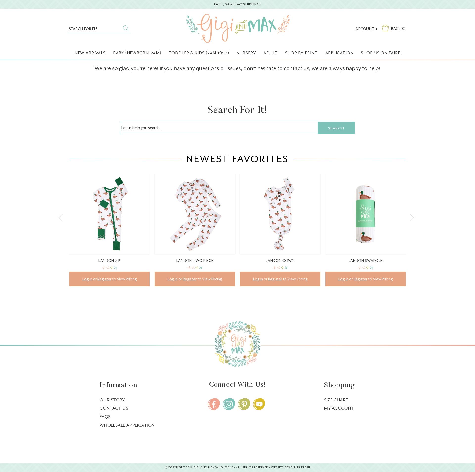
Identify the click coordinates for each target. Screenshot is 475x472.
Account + (367, 29)
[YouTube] (259, 404)
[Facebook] (214, 404)
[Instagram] (229, 404)
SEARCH (336, 128)
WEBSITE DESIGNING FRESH (290, 467)
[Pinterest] (244, 404)
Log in (87, 279)
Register (104, 279)
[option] (109, 234)
